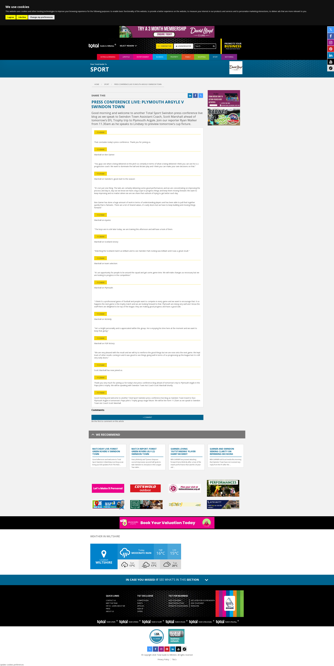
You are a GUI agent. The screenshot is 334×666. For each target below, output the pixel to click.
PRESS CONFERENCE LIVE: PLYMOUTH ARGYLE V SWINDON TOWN (138, 84)
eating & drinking (108, 57)
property (174, 57)
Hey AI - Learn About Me (115, 606)
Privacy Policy (163, 659)
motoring (229, 57)
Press (108, 609)
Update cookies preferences (12, 664)
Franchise (195, 606)
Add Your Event (197, 603)
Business (159, 57)
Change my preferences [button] (41, 17)
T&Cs (174, 659)
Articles (140, 606)
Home (96, 84)
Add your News (175, 600)
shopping (202, 57)
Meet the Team (111, 603)
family (187, 57)
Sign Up (140, 609)
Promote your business (178, 606)
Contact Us (111, 600)
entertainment (143, 57)
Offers (140, 611)
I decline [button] (22, 17)
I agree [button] (10, 17)
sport (215, 57)
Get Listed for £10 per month (203, 600)
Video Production (176, 603)
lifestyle (126, 57)
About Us (110, 611)
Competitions (142, 600)
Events (140, 603)
